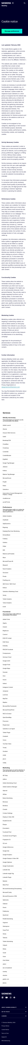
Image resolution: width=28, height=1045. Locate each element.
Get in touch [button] (6, 1011)
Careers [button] (4, 1016)
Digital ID (4, 1037)
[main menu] (13, 3)
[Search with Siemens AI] (25, 3)
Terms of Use (5, 1033)
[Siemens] (6, 3)
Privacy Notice (5, 1026)
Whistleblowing (6, 1040)
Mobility (4, 6)
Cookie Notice (5, 1029)
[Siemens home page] (6, 993)
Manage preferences (12, 31)
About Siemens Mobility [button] (9, 1007)
